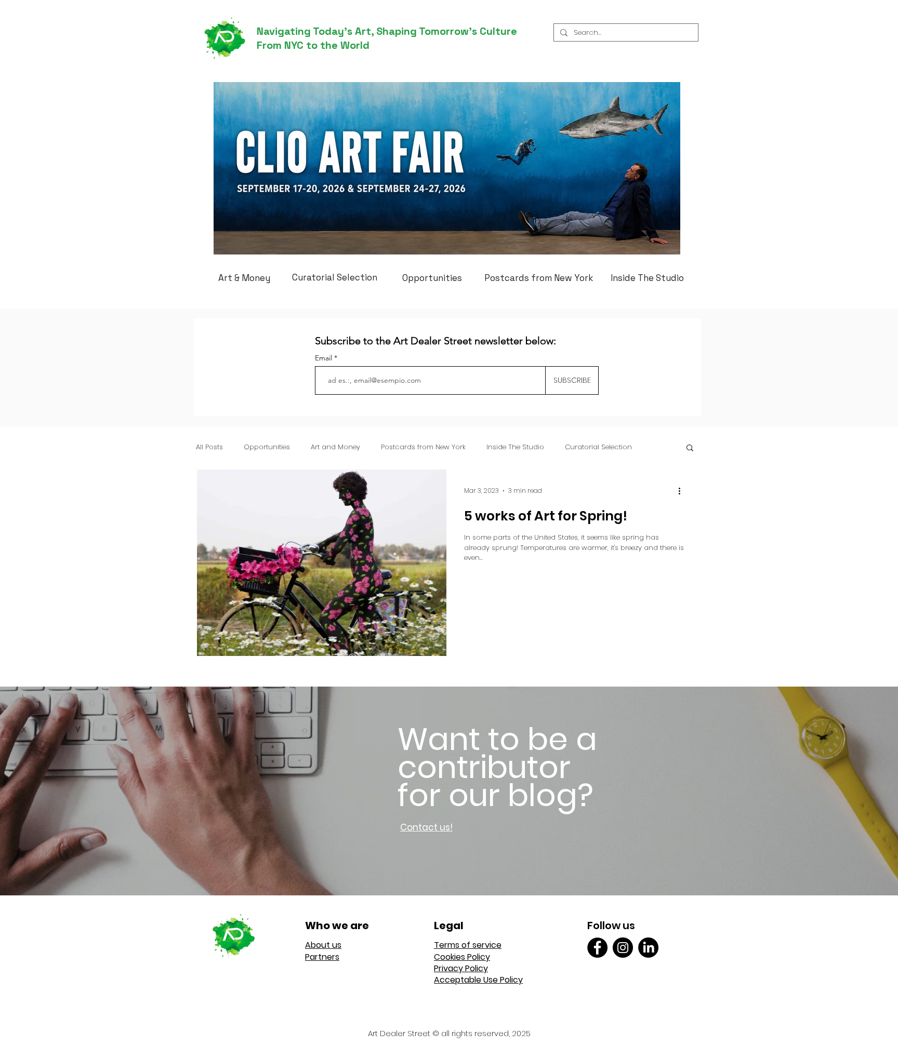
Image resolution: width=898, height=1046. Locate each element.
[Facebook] (597, 947)
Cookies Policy (462, 957)
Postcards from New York (423, 447)
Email (324, 357)
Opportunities (267, 447)
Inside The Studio (515, 447)
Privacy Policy (461, 968)
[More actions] (683, 491)
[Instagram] (623, 947)
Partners (322, 957)
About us (323, 945)
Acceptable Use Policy (478, 980)
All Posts (209, 447)
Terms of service (467, 945)
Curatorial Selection (598, 447)
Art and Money (335, 447)
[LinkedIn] (648, 947)
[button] (690, 448)
